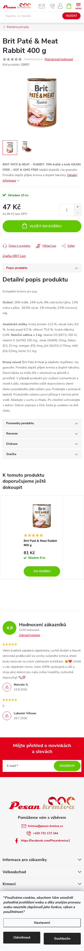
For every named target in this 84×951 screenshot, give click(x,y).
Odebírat (67, 766)
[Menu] (78, 5)
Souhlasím (62, 938)
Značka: (14, 256)
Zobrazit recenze (29, 635)
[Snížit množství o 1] (77, 213)
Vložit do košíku (46, 226)
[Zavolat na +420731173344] (52, 6)
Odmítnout (21, 937)
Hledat (71, 16)
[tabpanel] (42, 537)
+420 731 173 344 (45, 833)
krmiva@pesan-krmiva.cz (45, 826)
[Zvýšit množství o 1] (77, 207)
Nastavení (42, 922)
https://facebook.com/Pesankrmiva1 (45, 841)
